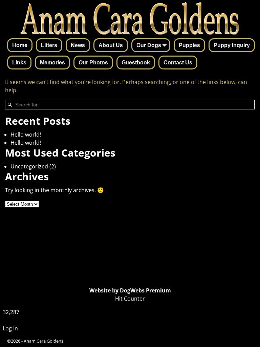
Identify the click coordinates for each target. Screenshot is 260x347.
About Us (111, 45)
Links (19, 62)
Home (19, 45)
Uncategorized (29, 166)
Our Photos (93, 62)
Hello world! (25, 134)
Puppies (189, 45)
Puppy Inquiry (232, 45)
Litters (49, 45)
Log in (10, 328)
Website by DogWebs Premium (130, 290)
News (78, 45)
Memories (52, 62)
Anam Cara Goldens (43, 341)
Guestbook (136, 62)
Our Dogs (148, 45)
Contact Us (178, 62)
